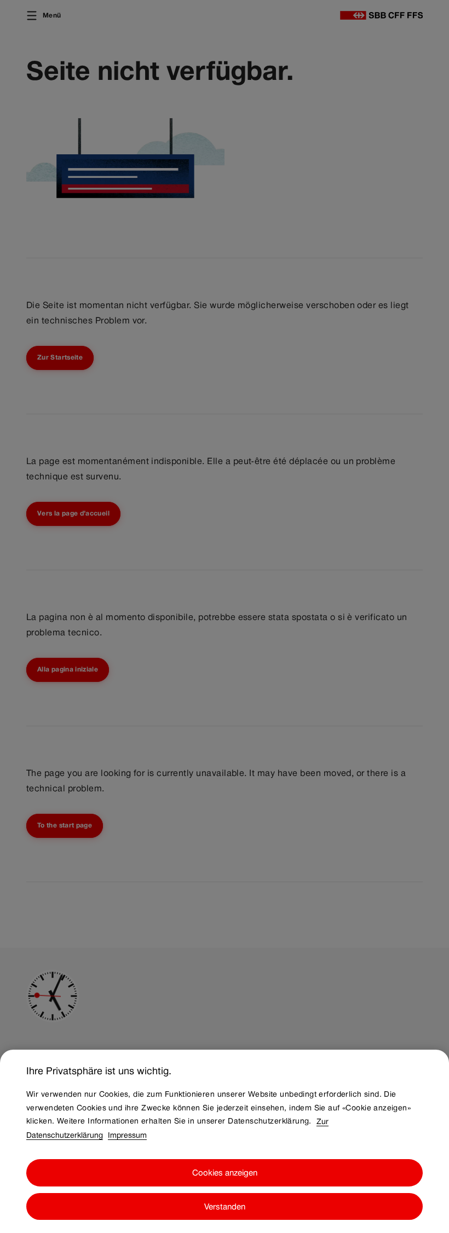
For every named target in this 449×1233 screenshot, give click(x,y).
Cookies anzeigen (224, 1172)
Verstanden (224, 1206)
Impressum (127, 1134)
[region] (224, 1141)
